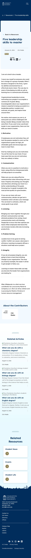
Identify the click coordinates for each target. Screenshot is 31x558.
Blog (6, 53)
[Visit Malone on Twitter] (12, 541)
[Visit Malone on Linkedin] (22, 541)
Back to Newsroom (12, 34)
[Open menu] (27, 4)
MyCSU (4, 528)
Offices (4, 520)
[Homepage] (6, 4)
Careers (4, 533)
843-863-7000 (6, 505)
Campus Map (6, 526)
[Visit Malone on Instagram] (15, 541)
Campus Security (19, 548)
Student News (11, 449)
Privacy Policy (14, 544)
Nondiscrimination (7, 548)
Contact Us (5, 513)
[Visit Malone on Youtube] (19, 541)
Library (4, 530)
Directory (4, 517)
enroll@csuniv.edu (7, 507)
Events (8, 462)
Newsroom (9, 15)
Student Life (10, 475)
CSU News (5, 515)
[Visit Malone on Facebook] (9, 541)
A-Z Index (5, 544)
